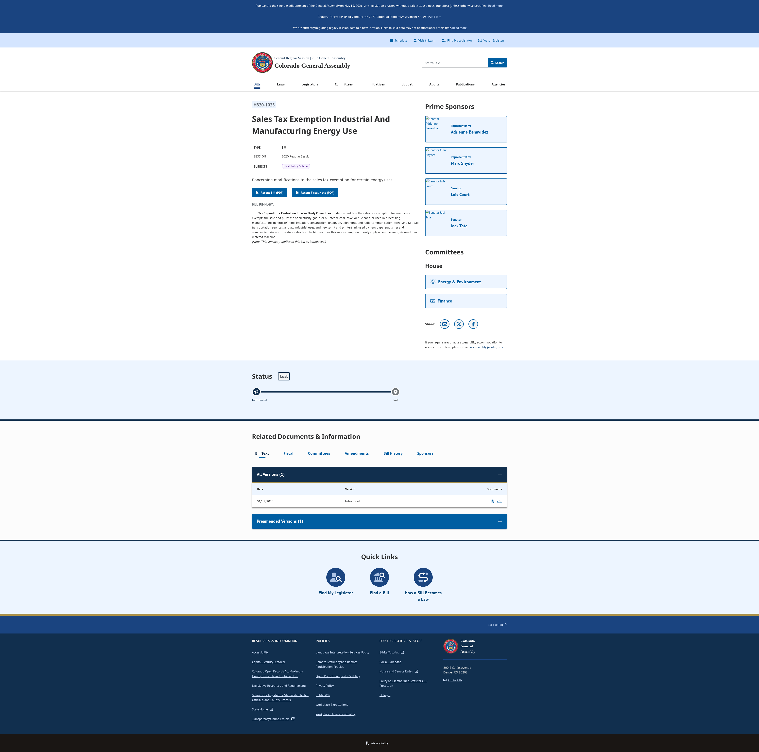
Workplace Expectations (332, 704)
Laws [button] (281, 84)
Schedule (400, 40)
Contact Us (455, 680)
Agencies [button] (498, 84)
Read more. (495, 6)
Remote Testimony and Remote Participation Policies (336, 664)
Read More (434, 17)
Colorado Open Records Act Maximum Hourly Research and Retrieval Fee (277, 673)
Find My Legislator (459, 40)
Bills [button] (257, 84)
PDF (499, 501)
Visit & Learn (426, 40)
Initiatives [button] (377, 84)
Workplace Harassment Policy (335, 714)
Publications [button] (465, 84)
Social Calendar (390, 662)
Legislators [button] (309, 84)
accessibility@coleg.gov (486, 347)
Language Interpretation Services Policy (342, 652)
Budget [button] (407, 84)
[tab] (262, 454)
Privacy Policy (324, 686)
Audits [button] (434, 84)
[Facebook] (473, 324)
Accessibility (260, 652)
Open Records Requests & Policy (338, 676)
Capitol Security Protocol (268, 662)
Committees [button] (344, 84)
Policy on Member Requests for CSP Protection (403, 683)
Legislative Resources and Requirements (279, 686)
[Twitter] (459, 324)
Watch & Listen (493, 40)
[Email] (444, 324)
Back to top (495, 625)
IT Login (385, 695)
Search (499, 63)
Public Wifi (323, 695)
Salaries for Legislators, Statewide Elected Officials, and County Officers (280, 697)
